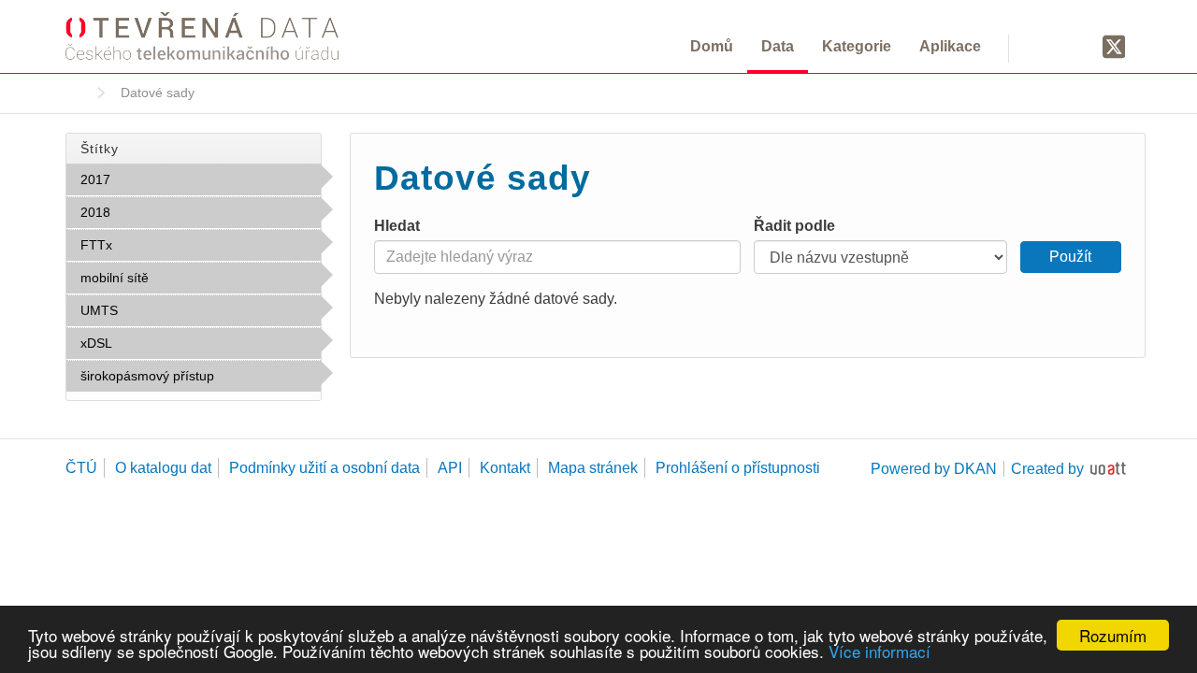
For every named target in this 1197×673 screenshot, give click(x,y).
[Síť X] (1114, 47)
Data (777, 46)
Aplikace (950, 46)
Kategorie (856, 46)
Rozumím (1113, 635)
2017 (151, 179)
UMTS (159, 310)
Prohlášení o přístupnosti (738, 468)
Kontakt (505, 468)
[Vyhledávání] (1045, 46)
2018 (151, 212)
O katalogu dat (163, 468)
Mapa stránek (593, 468)
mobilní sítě (189, 277)
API (450, 468)
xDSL (152, 343)
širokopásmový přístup (191, 380)
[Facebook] (1078, 46)
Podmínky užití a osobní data (324, 468)
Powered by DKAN (934, 469)
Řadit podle (794, 226)
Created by (1047, 469)
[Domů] (202, 35)
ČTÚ (81, 468)
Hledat (397, 226)
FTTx (153, 244)
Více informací (879, 651)
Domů (711, 46)
